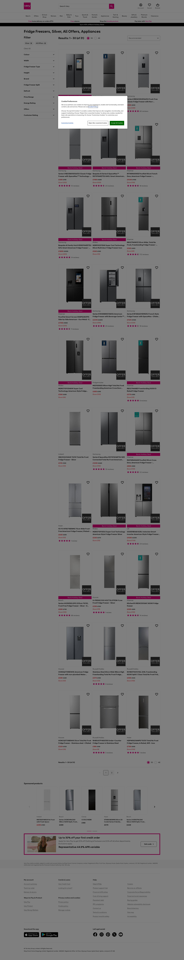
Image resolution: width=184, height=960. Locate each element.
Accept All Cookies (117, 123)
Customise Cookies (67, 123)
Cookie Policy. (93, 107)
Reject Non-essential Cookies (98, 123)
